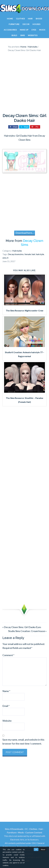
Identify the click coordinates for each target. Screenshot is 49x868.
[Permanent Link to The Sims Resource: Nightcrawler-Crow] (24, 304)
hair (33, 254)
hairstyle (40, 254)
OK (36, 849)
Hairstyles (17, 250)
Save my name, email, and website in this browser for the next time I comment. (23, 741)
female (27, 254)
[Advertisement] (24, 83)
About (43, 849)
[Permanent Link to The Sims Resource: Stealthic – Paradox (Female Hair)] (24, 391)
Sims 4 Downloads (24, 8)
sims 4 (5, 257)
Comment (8, 655)
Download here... (25, 232)
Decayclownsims (16, 254)
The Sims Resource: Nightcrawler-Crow (24, 310)
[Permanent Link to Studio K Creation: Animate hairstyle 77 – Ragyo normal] (24, 346)
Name (6, 691)
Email (6, 705)
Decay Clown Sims (32, 243)
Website (7, 720)
